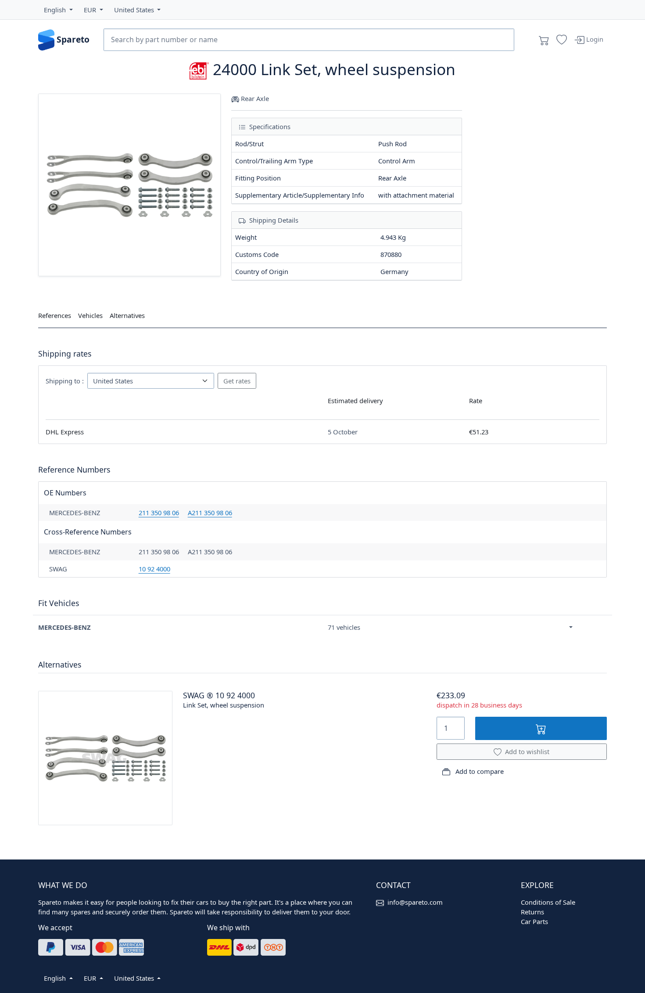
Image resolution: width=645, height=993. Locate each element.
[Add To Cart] (541, 728)
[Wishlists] (561, 40)
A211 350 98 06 (210, 512)
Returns (532, 911)
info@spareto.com (415, 902)
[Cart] (544, 40)
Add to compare (479, 771)
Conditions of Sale (548, 902)
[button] (58, 10)
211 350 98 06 (159, 512)
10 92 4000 (154, 568)
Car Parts (534, 921)
